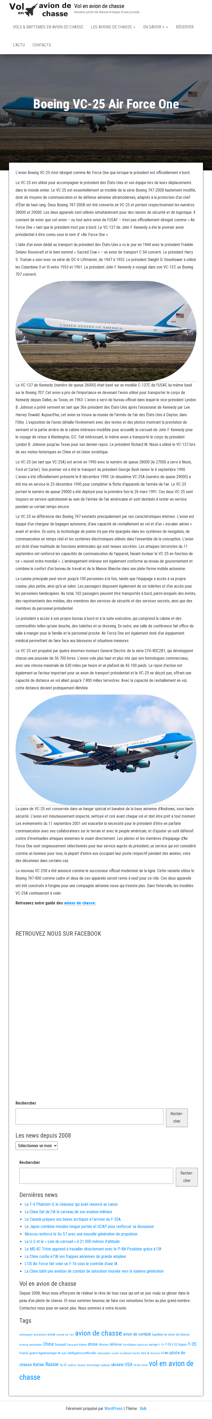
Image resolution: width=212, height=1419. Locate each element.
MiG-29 (145, 1353)
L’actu (19, 45)
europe (153, 1344)
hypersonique (48, 1353)
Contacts (42, 45)
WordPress (113, 1408)
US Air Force (140, 1365)
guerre (33, 1353)
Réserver (185, 27)
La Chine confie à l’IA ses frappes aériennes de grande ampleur (75, 1256)
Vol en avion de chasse (99, 6)
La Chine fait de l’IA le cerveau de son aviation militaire (68, 1211)
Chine (48, 1344)
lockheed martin (130, 1353)
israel (115, 1353)
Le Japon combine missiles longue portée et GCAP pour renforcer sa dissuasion (89, 1226)
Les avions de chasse (112, 27)
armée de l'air (65, 1334)
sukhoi (72, 1365)
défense (116, 1344)
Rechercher (26, 1103)
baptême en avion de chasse (170, 1334)
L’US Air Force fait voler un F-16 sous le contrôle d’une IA (71, 1263)
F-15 (161, 1344)
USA (128, 1364)
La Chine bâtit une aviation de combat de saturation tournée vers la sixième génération (94, 1271)
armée (51, 1334)
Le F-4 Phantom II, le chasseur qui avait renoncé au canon (71, 1204)
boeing (23, 1344)
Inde (63, 1353)
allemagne (26, 1334)
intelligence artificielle (81, 1353)
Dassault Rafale (77, 1344)
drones (104, 1344)
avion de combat (137, 1334)
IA (59, 1353)
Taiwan (81, 1365)
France (23, 1353)
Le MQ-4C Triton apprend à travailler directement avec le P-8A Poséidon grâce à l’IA (93, 1249)
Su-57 (63, 1365)
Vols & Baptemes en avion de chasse (48, 27)
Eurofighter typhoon (135, 1344)
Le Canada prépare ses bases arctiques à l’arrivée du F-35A (73, 1219)
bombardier (35, 1344)
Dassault (60, 1344)
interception (103, 1353)
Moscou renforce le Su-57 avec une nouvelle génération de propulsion (81, 1234)
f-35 (192, 1344)
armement (40, 1334)
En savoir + (154, 27)
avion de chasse (98, 1333)
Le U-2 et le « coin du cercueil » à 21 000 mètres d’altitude (72, 1241)
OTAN (165, 1353)
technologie (93, 1365)
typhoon (105, 1365)
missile (155, 1353)
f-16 (168, 1344)
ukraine (117, 1364)
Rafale (38, 1364)
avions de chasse (79, 903)
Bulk (143, 1408)
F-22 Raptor (179, 1344)
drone (93, 1344)
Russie (52, 1364)
